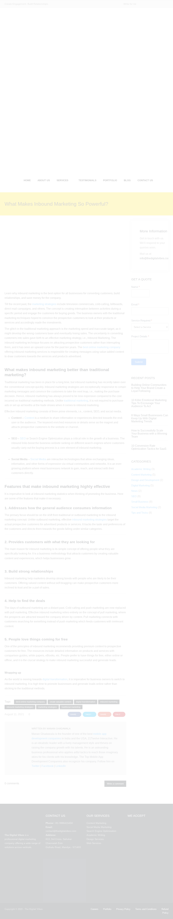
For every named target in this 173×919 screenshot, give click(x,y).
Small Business (140, 501)
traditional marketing (76, 400)
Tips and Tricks (139, 512)
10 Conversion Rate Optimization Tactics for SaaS (148, 447)
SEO (23, 438)
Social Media (38, 459)
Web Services (93, 843)
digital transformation (54, 679)
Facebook (48, 766)
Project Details (140, 336)
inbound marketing (108, 702)
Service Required (141, 320)
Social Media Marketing (144, 507)
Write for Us (129, 4)
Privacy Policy (123, 909)
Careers (94, 909)
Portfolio (107, 909)
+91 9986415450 (64, 823)
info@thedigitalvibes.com (155, 258)
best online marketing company (101, 347)
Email (135, 304)
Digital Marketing (140, 485)
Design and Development (145, 480)
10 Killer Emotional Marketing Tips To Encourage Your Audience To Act (149, 403)
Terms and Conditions (146, 909)
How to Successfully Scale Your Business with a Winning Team (149, 433)
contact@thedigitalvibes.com (61, 831)
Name (135, 286)
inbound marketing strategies (89, 519)
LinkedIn (61, 766)
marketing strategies (44, 304)
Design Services (95, 839)
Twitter (36, 766)
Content (29, 417)
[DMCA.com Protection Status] (23, 868)
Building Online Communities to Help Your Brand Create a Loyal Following (148, 387)
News (134, 490)
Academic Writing (141, 469)
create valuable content (60, 702)
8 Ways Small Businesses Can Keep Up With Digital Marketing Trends (149, 418)
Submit (139, 361)
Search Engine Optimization (101, 831)
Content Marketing (141, 474)
